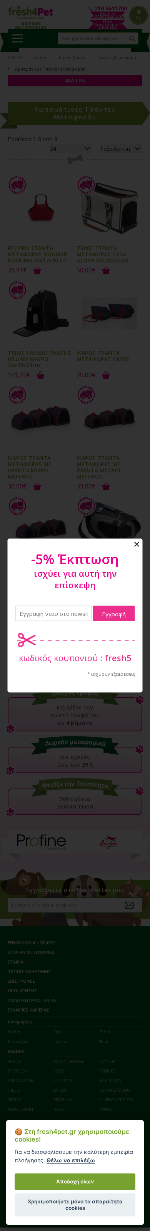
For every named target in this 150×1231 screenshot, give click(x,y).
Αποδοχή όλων (75, 1181)
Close (137, 544)
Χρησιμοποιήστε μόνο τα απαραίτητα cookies (75, 1204)
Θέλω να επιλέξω (71, 1160)
